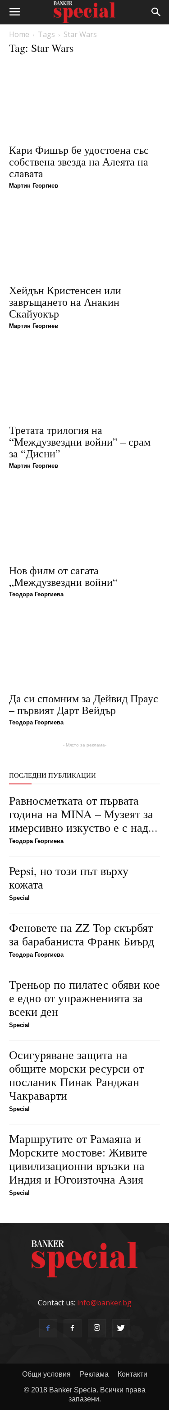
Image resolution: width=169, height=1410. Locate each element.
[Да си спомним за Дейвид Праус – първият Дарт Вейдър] (84, 649)
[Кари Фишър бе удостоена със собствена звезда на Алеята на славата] (84, 101)
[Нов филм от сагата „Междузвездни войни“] (84, 521)
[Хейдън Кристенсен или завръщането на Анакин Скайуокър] (84, 240)
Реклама (94, 1374)
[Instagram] (97, 1328)
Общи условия (46, 1374)
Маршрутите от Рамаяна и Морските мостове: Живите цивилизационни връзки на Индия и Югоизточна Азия (78, 1159)
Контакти (132, 1374)
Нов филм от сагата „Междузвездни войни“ (63, 576)
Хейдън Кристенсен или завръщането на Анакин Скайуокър (65, 302)
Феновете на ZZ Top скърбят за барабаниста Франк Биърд (81, 934)
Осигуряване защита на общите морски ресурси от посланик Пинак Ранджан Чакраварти (76, 1075)
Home (19, 34)
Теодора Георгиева (36, 594)
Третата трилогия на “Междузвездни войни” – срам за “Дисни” (80, 442)
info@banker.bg (104, 1303)
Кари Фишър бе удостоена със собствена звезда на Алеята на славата (79, 161)
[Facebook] (48, 1328)
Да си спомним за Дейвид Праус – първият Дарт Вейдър (83, 704)
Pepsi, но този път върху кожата (68, 877)
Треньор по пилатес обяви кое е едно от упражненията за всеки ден (84, 998)
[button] (156, 12)
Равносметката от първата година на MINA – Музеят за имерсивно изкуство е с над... (83, 814)
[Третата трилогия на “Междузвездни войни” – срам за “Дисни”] (84, 381)
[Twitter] (121, 1328)
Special (19, 897)
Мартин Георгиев (33, 185)
